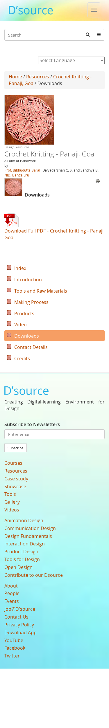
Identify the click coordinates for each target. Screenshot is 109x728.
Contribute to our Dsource (33, 575)
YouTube (13, 640)
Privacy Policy (19, 624)
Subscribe (16, 448)
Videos (11, 510)
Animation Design (23, 520)
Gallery (12, 502)
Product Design (21, 551)
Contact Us (16, 617)
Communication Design (30, 528)
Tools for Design (22, 559)
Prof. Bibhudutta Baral (22, 170)
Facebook (14, 648)
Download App (20, 632)
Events (11, 601)
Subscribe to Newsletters (32, 424)
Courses (13, 463)
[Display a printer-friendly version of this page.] (97, 180)
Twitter (12, 656)
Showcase (15, 486)
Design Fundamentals (28, 536)
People (11, 593)
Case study (16, 478)
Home (15, 76)
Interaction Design (24, 543)
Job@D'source (19, 609)
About (11, 586)
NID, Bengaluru (16, 175)
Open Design (18, 567)
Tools (10, 494)
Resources (37, 76)
